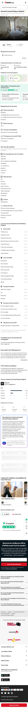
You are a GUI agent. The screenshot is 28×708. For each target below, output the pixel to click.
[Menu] (2, 2)
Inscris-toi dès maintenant (14, 564)
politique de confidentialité (11, 568)
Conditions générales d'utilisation (9, 696)
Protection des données (7, 699)
